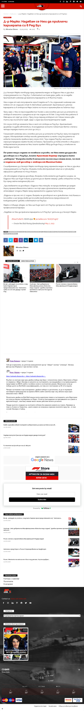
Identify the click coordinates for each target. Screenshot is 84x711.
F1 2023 (22, 231)
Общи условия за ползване (68, 706)
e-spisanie (11, 1)
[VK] (41, 240)
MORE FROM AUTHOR (27, 261)
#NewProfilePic (18, 219)
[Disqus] (42, 324)
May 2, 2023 (49, 223)
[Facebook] (60, 1)
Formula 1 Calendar (11, 579)
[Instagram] (63, 1)
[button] (80, 6)
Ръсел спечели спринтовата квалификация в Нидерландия (24, 539)
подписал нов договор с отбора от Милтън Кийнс (33, 162)
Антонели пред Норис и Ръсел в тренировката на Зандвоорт (25, 549)
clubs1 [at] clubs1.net (18, 599)
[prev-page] (75, 262)
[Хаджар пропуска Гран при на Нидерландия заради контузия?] (73, 438)
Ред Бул (6, 233)
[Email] (31, 240)
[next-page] (77, 262)
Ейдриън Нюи (61, 231)
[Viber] (21, 240)
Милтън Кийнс (71, 231)
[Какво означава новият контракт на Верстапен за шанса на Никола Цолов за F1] (73, 428)
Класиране (8, 584)
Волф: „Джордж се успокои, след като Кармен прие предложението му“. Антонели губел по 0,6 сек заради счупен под (16, 287)
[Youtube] (80, 1)
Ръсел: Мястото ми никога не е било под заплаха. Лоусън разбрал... (27, 559)
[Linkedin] (67, 1)
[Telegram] (36, 240)
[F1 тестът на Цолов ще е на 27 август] (73, 449)
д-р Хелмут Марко (49, 231)
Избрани (13, 14)
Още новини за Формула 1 (13, 514)
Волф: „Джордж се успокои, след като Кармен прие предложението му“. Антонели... (33, 518)
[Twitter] (77, 1)
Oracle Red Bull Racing (32, 231)
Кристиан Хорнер (47, 155)
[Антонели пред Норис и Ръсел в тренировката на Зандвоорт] (73, 552)
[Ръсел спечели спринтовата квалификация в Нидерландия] (68, 273)
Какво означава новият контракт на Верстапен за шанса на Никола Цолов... (30, 425)
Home (6, 14)
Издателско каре (40, 706)
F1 (41, 231)
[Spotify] (74, 1)
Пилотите (8, 581)
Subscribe (42, 500)
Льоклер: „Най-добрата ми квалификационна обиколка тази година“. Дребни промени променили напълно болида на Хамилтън (41, 287)
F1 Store (4, 1)
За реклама (52, 706)
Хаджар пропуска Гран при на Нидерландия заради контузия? (25, 435)
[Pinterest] (70, 1)
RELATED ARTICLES (12, 261)
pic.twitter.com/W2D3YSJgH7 (47, 219)
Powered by (36, 508)
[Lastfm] (20, 251)
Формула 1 (7, 17)
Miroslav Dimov (12, 29)
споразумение (13, 231)
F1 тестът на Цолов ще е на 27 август (17, 445)
